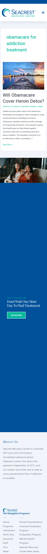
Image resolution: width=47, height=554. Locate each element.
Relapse (33, 106)
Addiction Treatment (11, 106)
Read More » (8, 144)
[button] (43, 13)
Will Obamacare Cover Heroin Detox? (23, 98)
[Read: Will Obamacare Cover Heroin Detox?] (23, 76)
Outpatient (25, 106)
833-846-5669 (16, 315)
